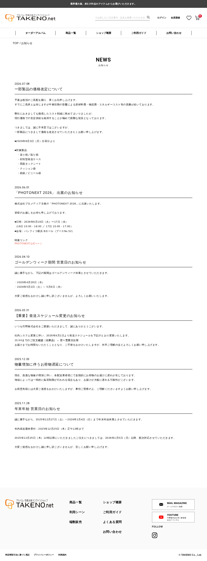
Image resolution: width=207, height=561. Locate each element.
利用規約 (62, 555)
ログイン (161, 17)
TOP (15, 43)
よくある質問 (112, 521)
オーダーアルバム (35, 33)
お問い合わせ (174, 33)
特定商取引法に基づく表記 (17, 555)
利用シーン (77, 512)
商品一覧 (71, 33)
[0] (197, 18)
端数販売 (75, 521)
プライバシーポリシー (44, 555)
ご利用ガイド (138, 33)
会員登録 (175, 17)
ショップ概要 (103, 33)
